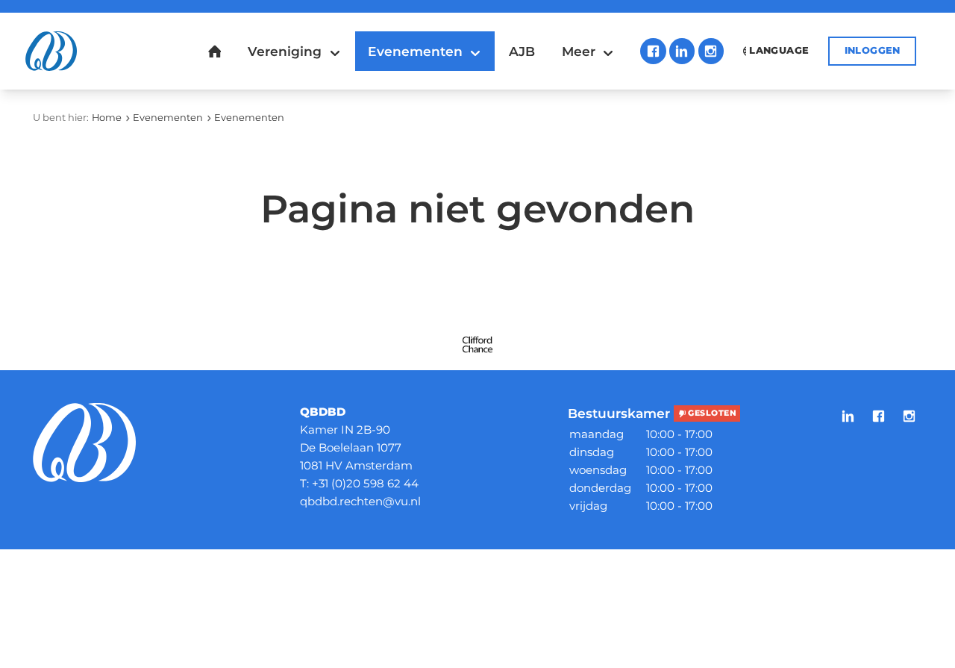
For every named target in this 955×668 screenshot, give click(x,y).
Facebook (653, 50)
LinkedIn (682, 50)
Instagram (711, 50)
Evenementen (168, 117)
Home (107, 117)
